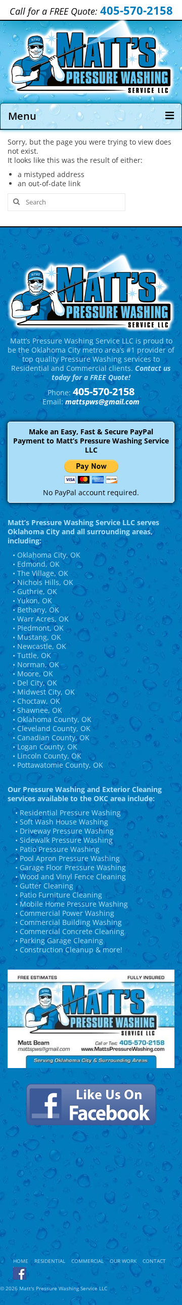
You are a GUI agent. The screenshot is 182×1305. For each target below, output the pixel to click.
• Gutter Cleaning (44, 885)
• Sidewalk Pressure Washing (64, 840)
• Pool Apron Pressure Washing (67, 858)
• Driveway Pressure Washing (64, 831)
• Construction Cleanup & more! (68, 949)
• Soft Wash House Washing (61, 822)
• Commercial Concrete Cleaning (69, 931)
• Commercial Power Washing (64, 913)
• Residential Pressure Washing (68, 812)
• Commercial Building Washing (68, 922)
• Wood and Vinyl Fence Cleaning (70, 876)
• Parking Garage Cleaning (59, 940)
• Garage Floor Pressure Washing (70, 867)
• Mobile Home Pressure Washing (71, 904)
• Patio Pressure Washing (57, 849)
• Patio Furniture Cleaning (58, 895)
